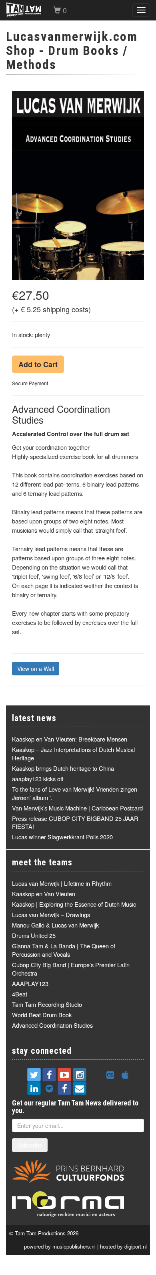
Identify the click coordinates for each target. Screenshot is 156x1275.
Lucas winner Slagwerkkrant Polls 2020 (62, 836)
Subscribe (29, 1145)
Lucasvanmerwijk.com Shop (72, 43)
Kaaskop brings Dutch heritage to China (63, 768)
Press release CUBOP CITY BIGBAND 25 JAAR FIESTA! (75, 822)
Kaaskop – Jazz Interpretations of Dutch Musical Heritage (73, 753)
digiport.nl (135, 1246)
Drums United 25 (34, 935)
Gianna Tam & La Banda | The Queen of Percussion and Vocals (63, 950)
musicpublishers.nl (74, 1246)
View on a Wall (35, 669)
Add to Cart (38, 364)
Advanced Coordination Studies (52, 1025)
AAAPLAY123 (30, 983)
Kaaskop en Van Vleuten (43, 893)
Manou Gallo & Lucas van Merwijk (55, 925)
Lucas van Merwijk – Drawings (51, 914)
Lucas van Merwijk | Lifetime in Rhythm (62, 883)
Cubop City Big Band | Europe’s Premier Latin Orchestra (71, 968)
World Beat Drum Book (42, 1014)
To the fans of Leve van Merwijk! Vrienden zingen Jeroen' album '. (74, 793)
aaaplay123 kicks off (38, 778)
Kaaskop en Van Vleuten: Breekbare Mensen (69, 739)
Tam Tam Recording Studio (47, 1004)
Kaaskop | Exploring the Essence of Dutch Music (74, 904)
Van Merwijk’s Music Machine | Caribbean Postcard (77, 808)
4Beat (19, 994)
